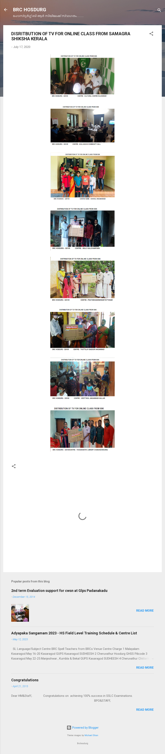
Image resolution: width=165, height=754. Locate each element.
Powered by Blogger (85, 727)
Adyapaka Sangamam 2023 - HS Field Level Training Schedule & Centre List (74, 633)
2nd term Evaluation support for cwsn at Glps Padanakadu (59, 590)
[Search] (159, 11)
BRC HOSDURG (29, 9)
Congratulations (24, 680)
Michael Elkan (91, 735)
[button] (151, 34)
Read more (145, 610)
